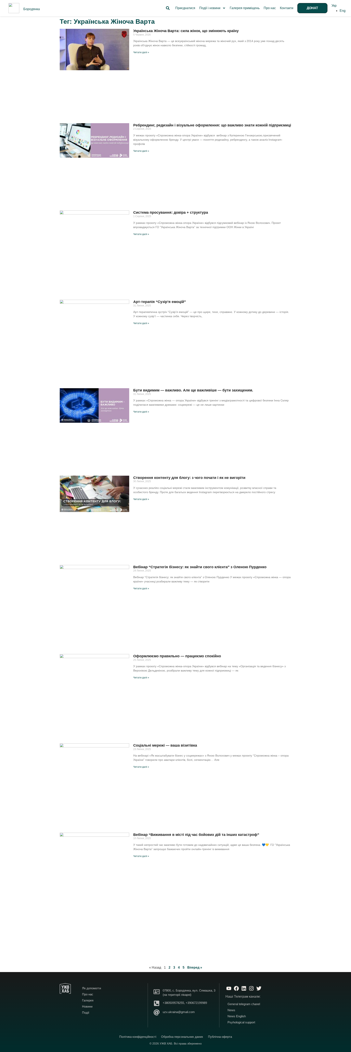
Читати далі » (141, 52)
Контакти (286, 8)
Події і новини (209, 8)
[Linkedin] (243, 988)
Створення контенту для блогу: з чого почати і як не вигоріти (189, 478)
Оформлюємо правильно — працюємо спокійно (177, 656)
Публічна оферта (220, 1036)
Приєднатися (185, 8)
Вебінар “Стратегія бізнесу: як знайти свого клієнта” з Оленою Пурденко (199, 567)
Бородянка (31, 9)
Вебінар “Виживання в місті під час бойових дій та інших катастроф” (196, 835)
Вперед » (194, 967)
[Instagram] (251, 988)
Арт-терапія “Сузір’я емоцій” (159, 302)
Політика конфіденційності (137, 1036)
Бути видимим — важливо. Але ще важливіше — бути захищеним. (193, 390)
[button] (168, 8)
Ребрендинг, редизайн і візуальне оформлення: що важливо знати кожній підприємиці (212, 125)
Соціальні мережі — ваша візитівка (165, 745)
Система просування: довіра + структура (170, 212)
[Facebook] (236, 988)
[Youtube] (228, 988)
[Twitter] (259, 988)
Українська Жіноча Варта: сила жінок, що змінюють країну (186, 31)
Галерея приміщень (245, 8)
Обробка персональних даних (182, 1036)
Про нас (270, 8)
